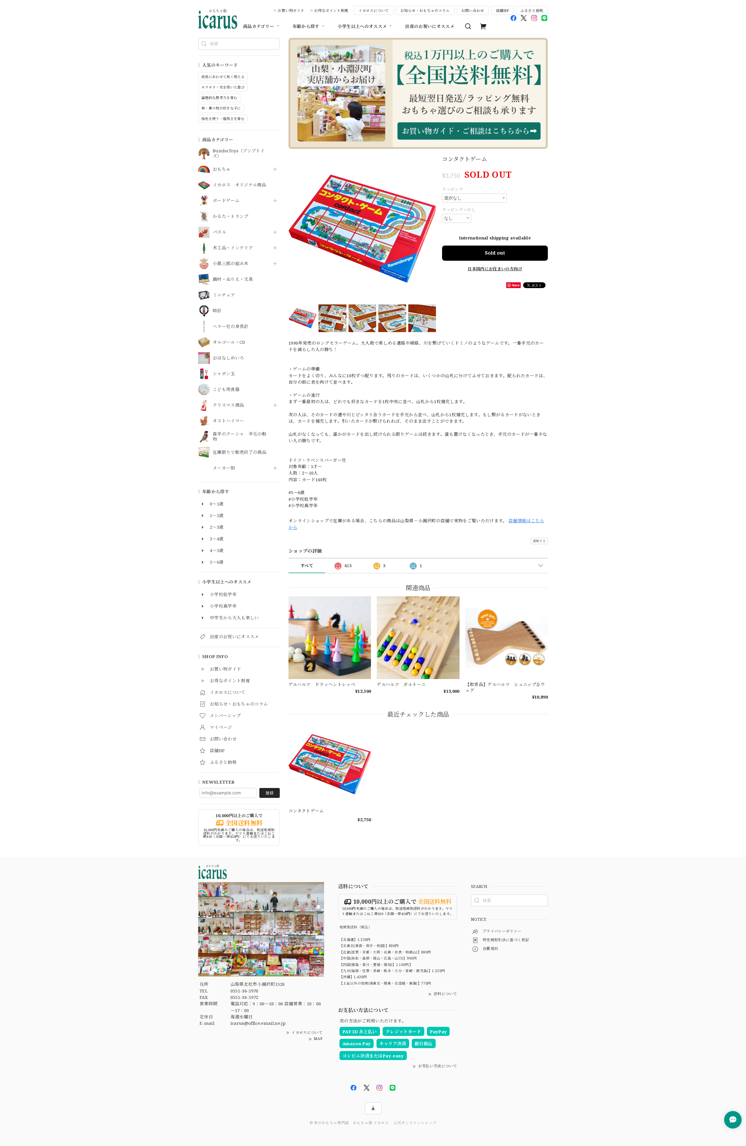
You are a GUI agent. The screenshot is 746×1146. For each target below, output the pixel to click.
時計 (217, 310)
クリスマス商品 (228, 405)
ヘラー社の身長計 (231, 326)
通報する (539, 541)
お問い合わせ (472, 10)
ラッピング (452, 189)
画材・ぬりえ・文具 (233, 279)
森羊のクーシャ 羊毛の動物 (239, 436)
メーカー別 (224, 468)
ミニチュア (224, 295)
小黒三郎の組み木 (231, 263)
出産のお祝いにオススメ (429, 26)
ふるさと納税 (531, 10)
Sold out (495, 253)
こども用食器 (226, 389)
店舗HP (502, 10)
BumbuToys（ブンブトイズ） (239, 153)
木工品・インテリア (233, 248)
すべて (306, 565)
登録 (269, 793)
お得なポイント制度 (331, 10)
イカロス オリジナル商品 (239, 185)
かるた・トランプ (231, 216)
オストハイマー (228, 421)
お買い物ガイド (291, 10)
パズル (219, 232)
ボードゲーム (226, 200)
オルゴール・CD (229, 342)
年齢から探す (306, 26)
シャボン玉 (224, 373)
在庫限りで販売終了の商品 (239, 452)
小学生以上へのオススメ (362, 26)
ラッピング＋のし (459, 209)
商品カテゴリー (258, 26)
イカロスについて (373, 10)
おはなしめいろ (228, 358)
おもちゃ (222, 169)
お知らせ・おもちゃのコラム (425, 10)
